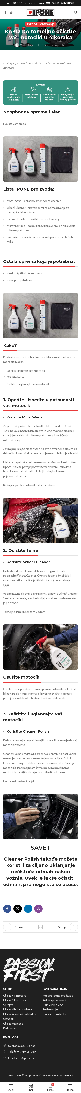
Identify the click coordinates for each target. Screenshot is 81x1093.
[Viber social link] (38, 909)
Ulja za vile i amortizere (17, 1009)
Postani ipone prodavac (58, 995)
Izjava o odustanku (54, 1014)
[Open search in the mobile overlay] (76, 12)
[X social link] (18, 909)
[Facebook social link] (5, 12)
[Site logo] (40, 12)
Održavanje (47, 24)
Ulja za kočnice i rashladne (19, 1014)
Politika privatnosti (54, 1000)
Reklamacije (50, 1009)
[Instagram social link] (11, 12)
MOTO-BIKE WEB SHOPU (60, 3)
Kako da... (33, 24)
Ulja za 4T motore (14, 995)
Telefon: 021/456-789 (22, 1052)
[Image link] (29, 970)
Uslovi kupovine (53, 1005)
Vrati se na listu (40, 927)
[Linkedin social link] (28, 909)
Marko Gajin (27, 45)
